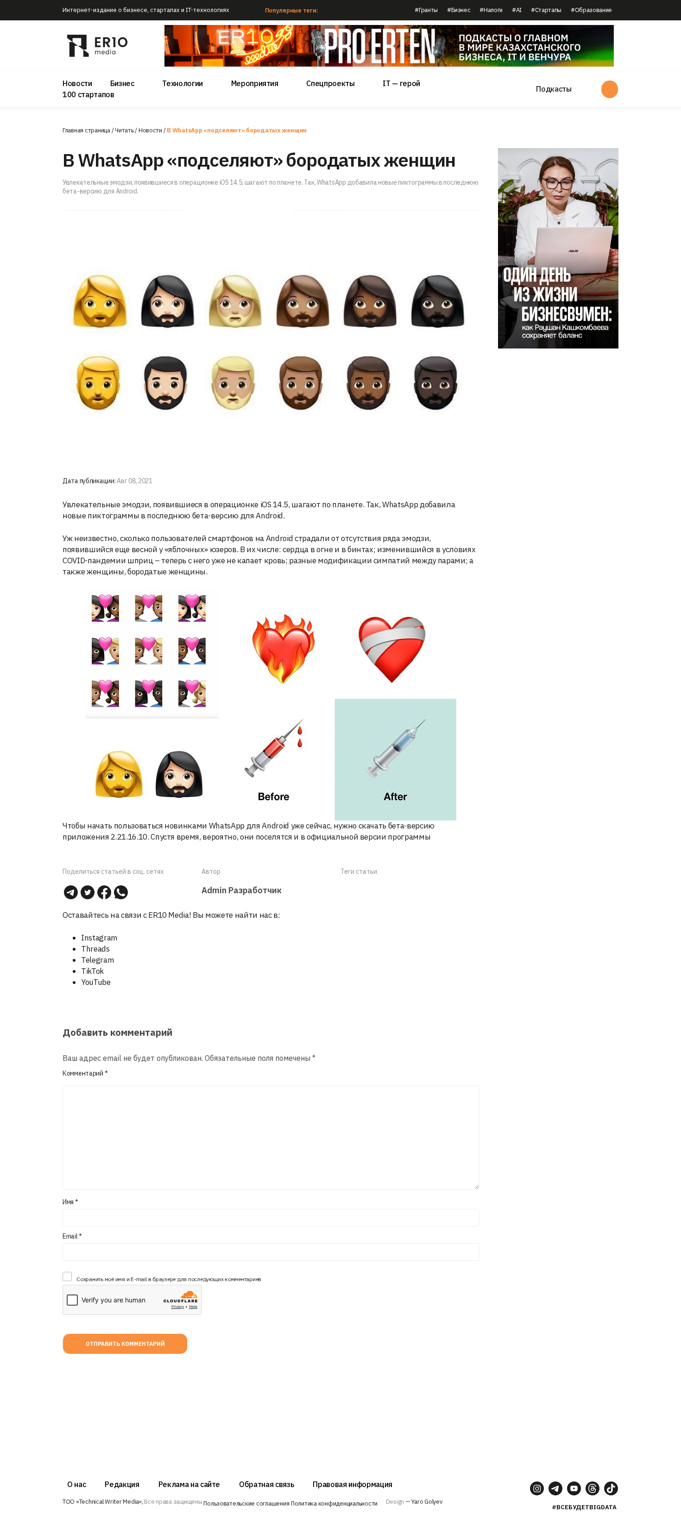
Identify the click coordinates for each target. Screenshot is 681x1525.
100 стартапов (88, 94)
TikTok (92, 971)
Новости (77, 83)
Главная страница (86, 130)
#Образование (591, 10)
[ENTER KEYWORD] (609, 89)
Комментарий (85, 1073)
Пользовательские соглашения (246, 1503)
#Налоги (491, 10)
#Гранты (426, 10)
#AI (517, 10)
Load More (271, 1397)
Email (72, 1236)
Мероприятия (254, 83)
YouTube (96, 982)
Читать (124, 130)
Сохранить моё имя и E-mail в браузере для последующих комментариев (168, 1279)
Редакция (122, 1484)
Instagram (99, 938)
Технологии (182, 83)
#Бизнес (459, 10)
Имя (70, 1202)
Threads (95, 949)
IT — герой (401, 83)
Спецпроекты (330, 83)
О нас (76, 1484)
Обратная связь (266, 1484)
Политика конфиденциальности (334, 1503)
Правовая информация (352, 1484)
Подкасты (553, 88)
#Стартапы (546, 10)
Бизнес (122, 83)
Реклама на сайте (189, 1484)
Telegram (97, 960)
